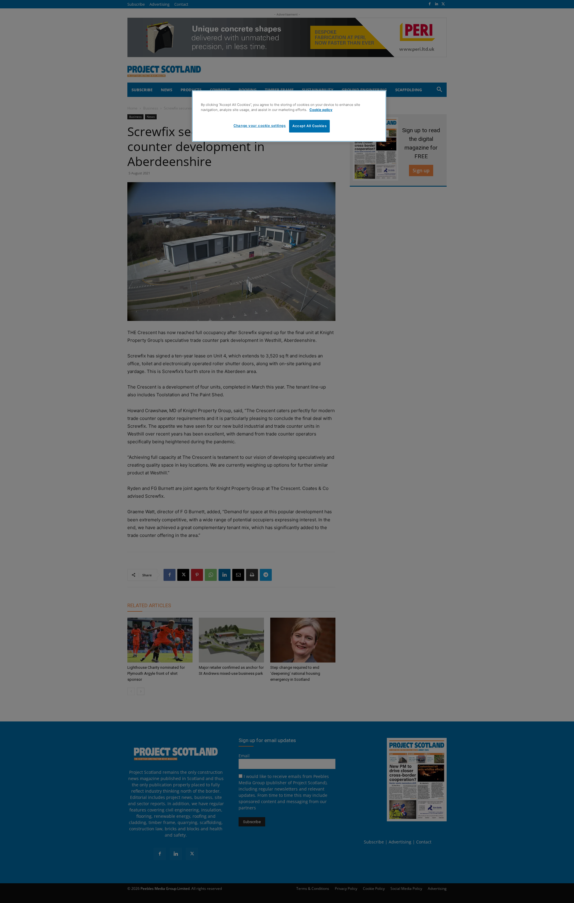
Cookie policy (320, 110)
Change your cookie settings (259, 126)
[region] (289, 116)
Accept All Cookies (309, 126)
